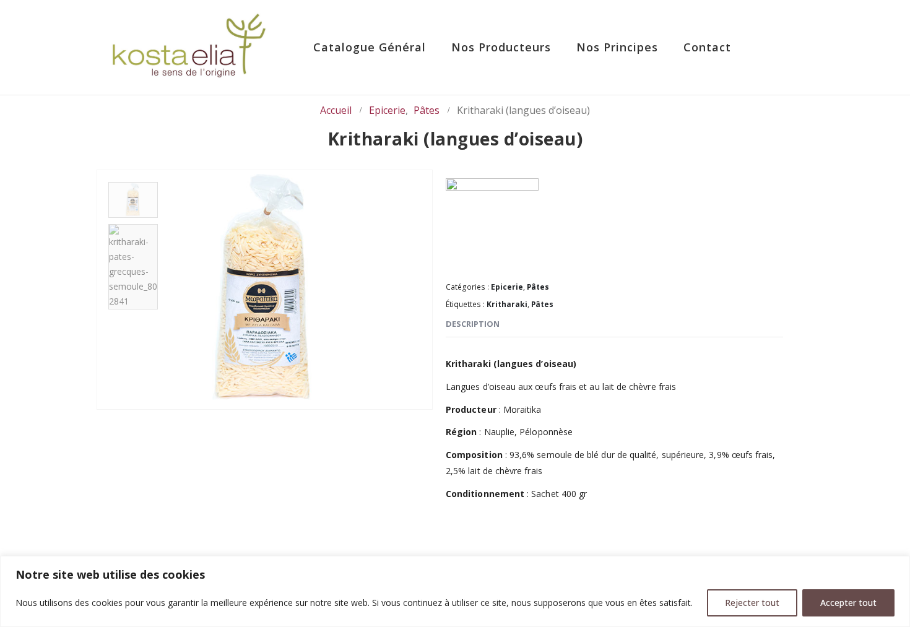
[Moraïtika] (492, 224)
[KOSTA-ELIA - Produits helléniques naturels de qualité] (188, 47)
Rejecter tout (752, 602)
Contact (707, 47)
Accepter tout (848, 602)
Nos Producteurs (501, 47)
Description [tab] (473, 323)
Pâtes (538, 287)
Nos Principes (617, 47)
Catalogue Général (369, 47)
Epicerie (507, 287)
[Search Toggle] (777, 48)
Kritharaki (507, 304)
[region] (455, 591)
